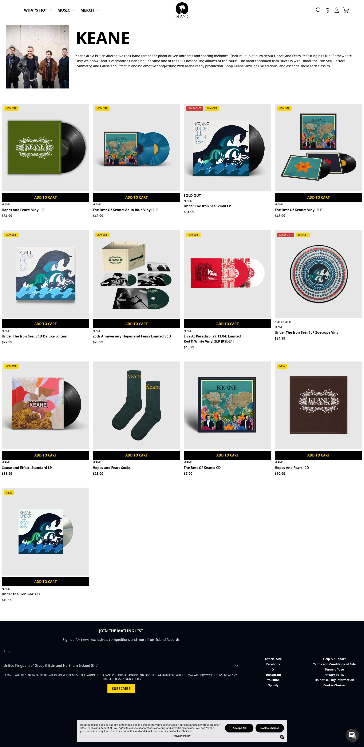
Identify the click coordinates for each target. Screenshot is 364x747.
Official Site (273, 659)
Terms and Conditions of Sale (334, 664)
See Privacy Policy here (124, 679)
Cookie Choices (334, 685)
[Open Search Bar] (318, 10)
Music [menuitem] (64, 10)
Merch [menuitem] (87, 10)
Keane (6, 204)
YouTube (273, 680)
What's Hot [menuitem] (35, 10)
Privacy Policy (334, 675)
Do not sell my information (334, 680)
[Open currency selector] (327, 10)
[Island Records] (182, 10)
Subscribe (121, 688)
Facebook (273, 664)
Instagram (273, 675)
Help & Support (334, 659)
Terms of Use (334, 669)
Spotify (273, 685)
